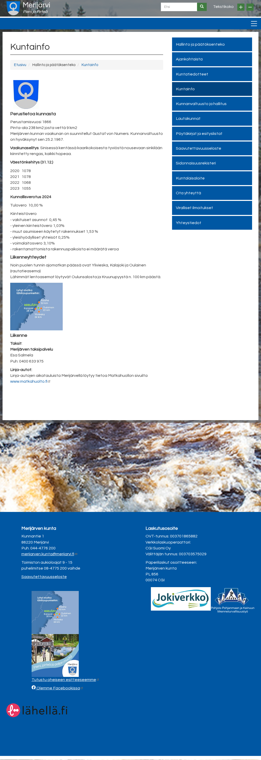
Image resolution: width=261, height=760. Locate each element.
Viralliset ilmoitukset (194, 208)
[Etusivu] (13, 8)
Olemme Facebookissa (58, 688)
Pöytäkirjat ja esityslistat (199, 134)
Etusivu (20, 65)
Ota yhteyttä (188, 193)
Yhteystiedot (188, 223)
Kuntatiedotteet (192, 74)
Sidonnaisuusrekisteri (196, 163)
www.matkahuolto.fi (28, 381)
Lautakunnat (188, 119)
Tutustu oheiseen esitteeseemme (64, 680)
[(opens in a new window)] (181, 599)
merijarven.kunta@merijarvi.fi (47, 554)
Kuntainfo (90, 65)
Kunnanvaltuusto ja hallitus (201, 104)
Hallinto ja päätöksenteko (200, 44)
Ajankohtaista (189, 59)
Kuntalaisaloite (190, 178)
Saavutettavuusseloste (198, 148)
